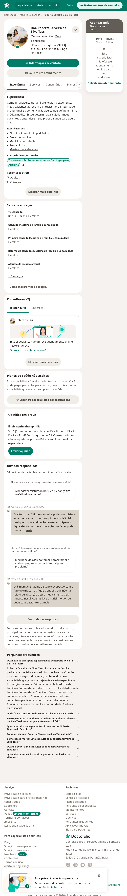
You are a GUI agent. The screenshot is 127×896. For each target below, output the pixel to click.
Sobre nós (10, 805)
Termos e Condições (17, 817)
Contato (9, 809)
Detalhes (33, 216)
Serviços (35, 84)
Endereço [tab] (37, 308)
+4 (22, 165)
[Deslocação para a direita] (79, 85)
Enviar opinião (20, 451)
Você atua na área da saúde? (98, 5)
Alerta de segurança (16, 866)
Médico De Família (30, 14)
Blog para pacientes (77, 829)
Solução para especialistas (20, 846)
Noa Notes (14, 854)
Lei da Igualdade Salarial (19, 825)
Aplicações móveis (76, 825)
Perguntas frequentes (79, 821)
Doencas (70, 817)
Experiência (17, 84)
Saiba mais (57, 887)
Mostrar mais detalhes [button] (24, 149)
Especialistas (73, 794)
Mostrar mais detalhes (44, 193)
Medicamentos (74, 809)
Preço (8, 842)
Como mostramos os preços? (28, 287)
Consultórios (54, 84)
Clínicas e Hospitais (77, 798)
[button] (43, 63)
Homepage (10, 14)
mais (10, 122)
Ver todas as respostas (43, 619)
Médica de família (42, 36)
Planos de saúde (75, 802)
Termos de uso (13, 862)
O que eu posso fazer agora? (28, 350)
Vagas (21, 813)
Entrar (71, 5)
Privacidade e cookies (17, 794)
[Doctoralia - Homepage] (8, 5)
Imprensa (10, 821)
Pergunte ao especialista (80, 805)
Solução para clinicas (17, 850)
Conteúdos (11, 858)
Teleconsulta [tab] (18, 308)
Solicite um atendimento (104, 83)
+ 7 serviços (15, 276)
